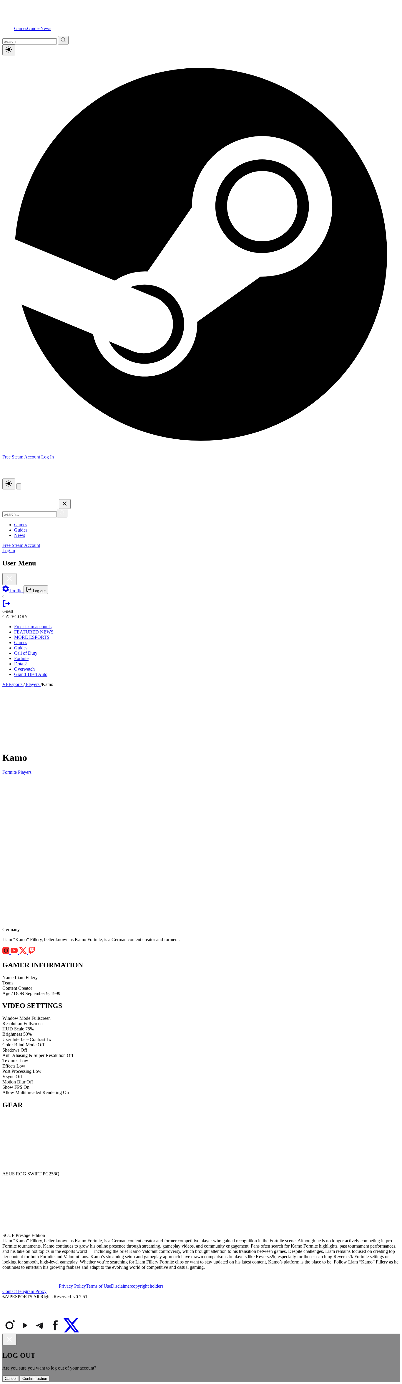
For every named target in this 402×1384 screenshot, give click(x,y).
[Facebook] (56, 1330)
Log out (39, 591)
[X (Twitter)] (71, 1330)
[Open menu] (18, 486)
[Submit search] (63, 40)
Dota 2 (20, 663)
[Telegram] (40, 1330)
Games (20, 28)
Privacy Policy (72, 1286)
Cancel (10, 1378)
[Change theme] (8, 484)
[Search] (62, 513)
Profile (16, 590)
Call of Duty (25, 653)
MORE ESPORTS (31, 637)
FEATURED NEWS (34, 631)
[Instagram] (10, 1330)
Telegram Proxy (31, 1291)
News (45, 28)
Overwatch (24, 669)
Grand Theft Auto (30, 674)
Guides (33, 28)
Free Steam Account (21, 545)
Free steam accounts (33, 626)
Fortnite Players (16, 772)
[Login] (6, 605)
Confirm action (34, 1378)
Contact (9, 1291)
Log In (47, 456)
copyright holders (147, 1286)
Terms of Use (98, 1286)
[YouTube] (25, 1330)
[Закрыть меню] (65, 504)
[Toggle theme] (8, 49)
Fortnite (21, 658)
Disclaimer (121, 1286)
